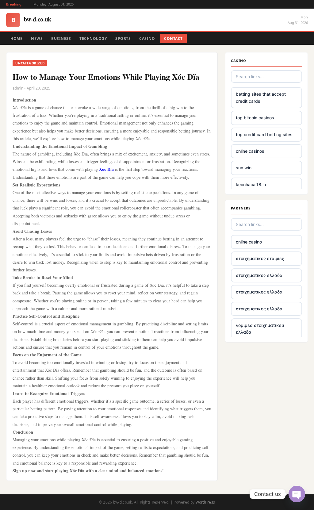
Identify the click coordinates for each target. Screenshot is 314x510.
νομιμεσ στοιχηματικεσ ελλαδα (260, 329)
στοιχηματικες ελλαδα (259, 275)
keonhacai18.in (251, 184)
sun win (243, 167)
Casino (147, 38)
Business (61, 38)
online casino (249, 241)
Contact (173, 38)
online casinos (250, 151)
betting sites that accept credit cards (261, 97)
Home (16, 38)
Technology (93, 38)
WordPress (205, 502)
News (37, 38)
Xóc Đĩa (106, 169)
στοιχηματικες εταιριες (260, 258)
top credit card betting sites (264, 134)
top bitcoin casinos (255, 117)
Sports (123, 38)
